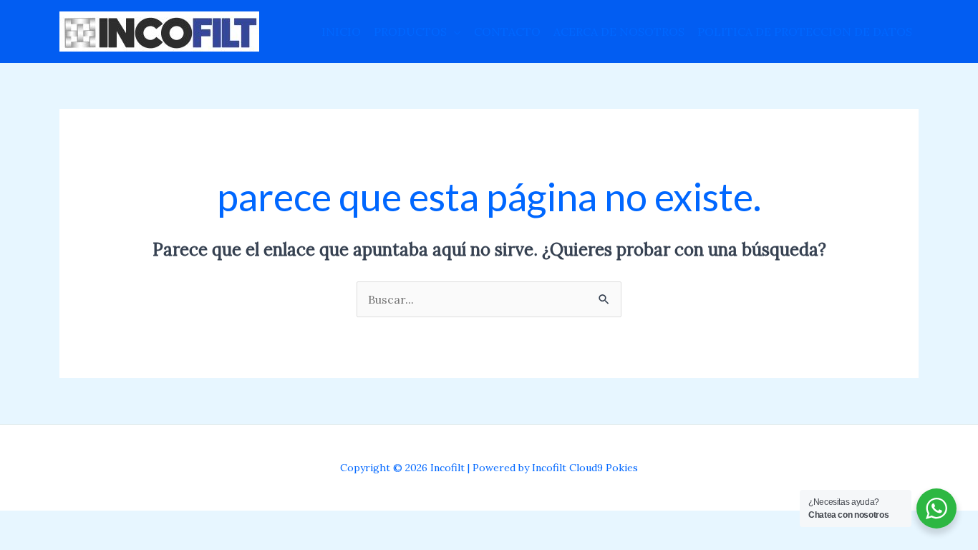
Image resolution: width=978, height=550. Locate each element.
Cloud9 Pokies (603, 467)
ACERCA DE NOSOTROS (618, 31)
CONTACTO (507, 31)
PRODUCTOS (410, 31)
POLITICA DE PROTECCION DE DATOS (804, 31)
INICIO (341, 31)
